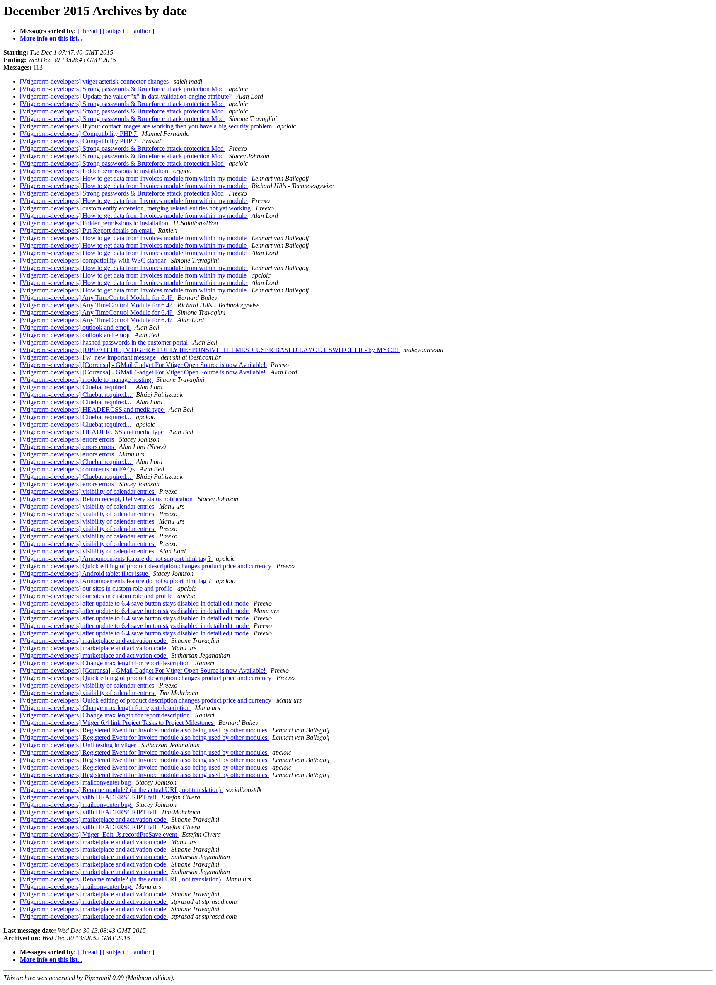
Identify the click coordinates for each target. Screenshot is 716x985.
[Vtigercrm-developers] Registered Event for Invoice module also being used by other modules (144, 730)
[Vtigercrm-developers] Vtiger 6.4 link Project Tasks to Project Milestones (117, 722)
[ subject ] (115, 30)
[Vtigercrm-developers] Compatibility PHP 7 (79, 133)
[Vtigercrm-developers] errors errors (68, 439)
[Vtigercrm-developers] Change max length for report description (105, 662)
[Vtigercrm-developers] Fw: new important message (88, 357)
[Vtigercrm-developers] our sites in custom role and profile (97, 588)
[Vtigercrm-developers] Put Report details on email (87, 230)
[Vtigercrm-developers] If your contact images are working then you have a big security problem (146, 126)
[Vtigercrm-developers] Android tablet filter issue (85, 573)
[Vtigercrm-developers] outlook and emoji (75, 327)
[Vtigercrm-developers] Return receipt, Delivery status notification (107, 498)
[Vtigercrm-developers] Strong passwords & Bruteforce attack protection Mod (122, 88)
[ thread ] (89, 30)
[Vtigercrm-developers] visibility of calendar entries (88, 491)
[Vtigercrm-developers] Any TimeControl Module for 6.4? (97, 297)
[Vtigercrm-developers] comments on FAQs (78, 469)
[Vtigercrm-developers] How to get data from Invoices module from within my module (134, 178)
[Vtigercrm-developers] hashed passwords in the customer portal (104, 342)
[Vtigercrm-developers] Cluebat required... (76, 387)
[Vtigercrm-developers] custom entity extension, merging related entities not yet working (136, 208)
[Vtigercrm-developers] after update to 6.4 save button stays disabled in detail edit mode (135, 603)
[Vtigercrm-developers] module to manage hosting (86, 379)
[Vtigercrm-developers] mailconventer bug (76, 782)
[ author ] (142, 30)
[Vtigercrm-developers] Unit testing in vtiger (79, 744)
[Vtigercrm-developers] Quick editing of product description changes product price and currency (146, 566)
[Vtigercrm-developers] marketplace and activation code (94, 640)
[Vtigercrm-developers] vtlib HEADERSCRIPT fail (89, 797)
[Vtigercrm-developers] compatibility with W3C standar (93, 260)
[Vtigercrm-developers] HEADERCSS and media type (92, 409)
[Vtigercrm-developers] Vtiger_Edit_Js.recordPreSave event (99, 834)
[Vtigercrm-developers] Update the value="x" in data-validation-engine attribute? (126, 96)
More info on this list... (51, 38)
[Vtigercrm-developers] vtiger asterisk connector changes (95, 81)
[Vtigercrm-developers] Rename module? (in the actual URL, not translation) (121, 789)
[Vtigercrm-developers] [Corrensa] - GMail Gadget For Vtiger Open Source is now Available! (143, 364)
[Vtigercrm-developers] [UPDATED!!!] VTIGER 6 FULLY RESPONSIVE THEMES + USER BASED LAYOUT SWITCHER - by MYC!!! (210, 349)
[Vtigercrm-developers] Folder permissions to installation (95, 170)
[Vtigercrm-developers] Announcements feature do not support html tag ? (116, 558)
